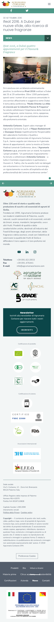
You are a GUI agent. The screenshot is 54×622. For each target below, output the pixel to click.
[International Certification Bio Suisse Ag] (35, 367)
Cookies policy (26, 512)
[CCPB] (18, 353)
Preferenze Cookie (27, 556)
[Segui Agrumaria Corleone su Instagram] (35, 252)
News (9, 38)
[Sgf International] (18, 431)
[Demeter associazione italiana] (35, 353)
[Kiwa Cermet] (27, 403)
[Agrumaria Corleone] (14, 4)
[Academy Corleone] (14, 286)
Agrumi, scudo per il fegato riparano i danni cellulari (3, 183)
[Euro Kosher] (35, 381)
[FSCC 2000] (27, 417)
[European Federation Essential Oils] (27, 468)
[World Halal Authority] (18, 381)
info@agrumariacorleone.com (30, 266)
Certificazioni (10, 580)
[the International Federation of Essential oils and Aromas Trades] (27, 453)
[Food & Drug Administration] (35, 431)
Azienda (24, 580)
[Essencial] (36, 286)
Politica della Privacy (11, 512)
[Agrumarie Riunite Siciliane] (27, 275)
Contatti (46, 580)
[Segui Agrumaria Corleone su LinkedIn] (27, 252)
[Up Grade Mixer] (27, 298)
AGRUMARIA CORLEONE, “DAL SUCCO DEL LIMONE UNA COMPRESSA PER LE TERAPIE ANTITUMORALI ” (51, 183)
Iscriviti (27, 330)
